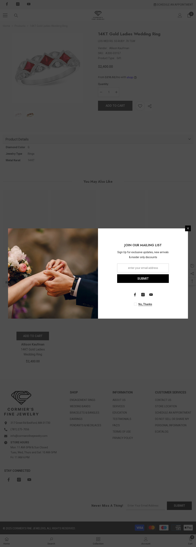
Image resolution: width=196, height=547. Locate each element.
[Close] (188, 228)
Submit (143, 278)
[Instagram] (143, 295)
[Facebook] (135, 295)
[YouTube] (151, 295)
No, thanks (145, 304)
